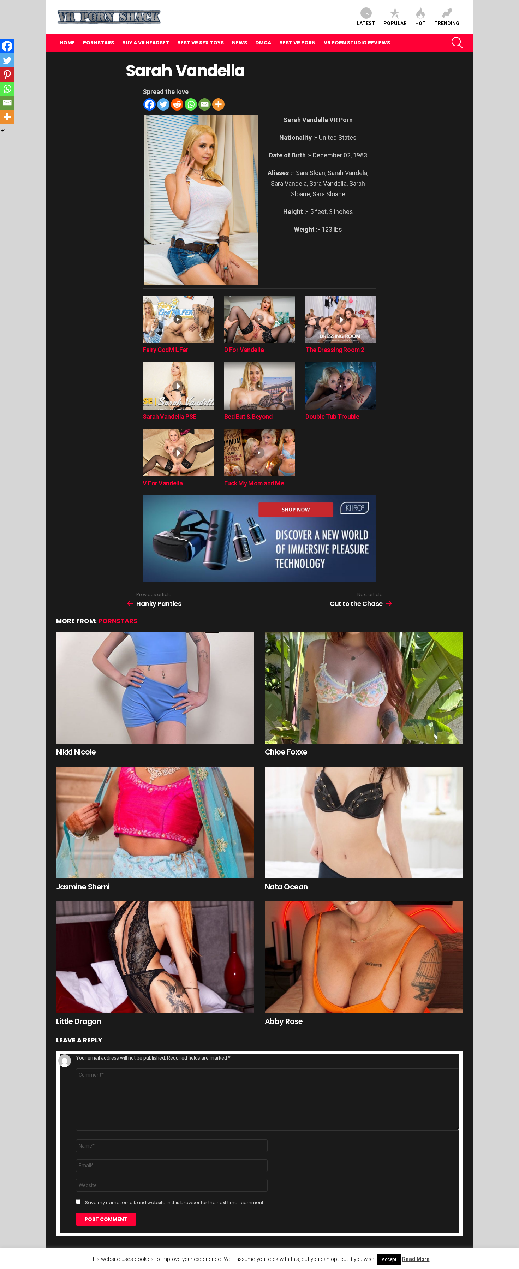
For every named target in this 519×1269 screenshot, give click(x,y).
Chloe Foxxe (286, 752)
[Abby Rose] (364, 957)
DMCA (263, 42)
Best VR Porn (297, 42)
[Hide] (3, 130)
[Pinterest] (7, 74)
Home (67, 42)
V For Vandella (163, 483)
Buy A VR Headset (145, 42)
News (239, 42)
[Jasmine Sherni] (155, 822)
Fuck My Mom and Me (254, 483)
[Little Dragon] (155, 957)
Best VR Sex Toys (200, 42)
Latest (366, 23)
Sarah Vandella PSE (169, 416)
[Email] (204, 104)
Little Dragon (78, 1021)
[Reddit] (177, 104)
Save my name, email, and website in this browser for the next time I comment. (174, 1202)
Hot (420, 23)
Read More (416, 1259)
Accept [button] (389, 1259)
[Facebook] (149, 104)
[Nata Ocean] (364, 822)
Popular (395, 23)
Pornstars (98, 42)
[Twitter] (163, 104)
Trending (446, 23)
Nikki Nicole (76, 752)
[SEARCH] (457, 43)
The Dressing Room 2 (334, 349)
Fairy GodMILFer (165, 349)
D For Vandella (244, 349)
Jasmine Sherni (83, 887)
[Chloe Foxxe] (364, 688)
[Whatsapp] (191, 104)
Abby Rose (284, 1021)
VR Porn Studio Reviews (357, 42)
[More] (218, 104)
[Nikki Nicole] (155, 688)
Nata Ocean (286, 887)
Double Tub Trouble (332, 416)
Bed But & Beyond (248, 416)
